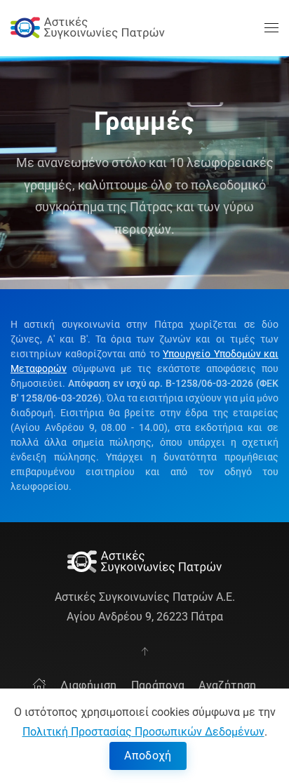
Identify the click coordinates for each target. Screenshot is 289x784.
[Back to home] (88, 28)
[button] (271, 28)
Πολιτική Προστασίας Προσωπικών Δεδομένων (143, 731)
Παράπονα (158, 685)
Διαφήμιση (88, 685)
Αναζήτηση (227, 685)
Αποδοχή (147, 755)
